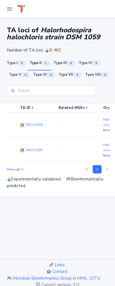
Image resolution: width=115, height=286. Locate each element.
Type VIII (95, 74)
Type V (17, 74)
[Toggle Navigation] (9, 9)
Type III (63, 62)
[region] (57, 133)
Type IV (88, 62)
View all (13, 169)
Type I (15, 62)
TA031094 (34, 124)
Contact (60, 271)
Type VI (42, 74)
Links (60, 265)
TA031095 (34, 150)
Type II (38, 62)
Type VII (68, 74)
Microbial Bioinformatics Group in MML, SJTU (56, 278)
